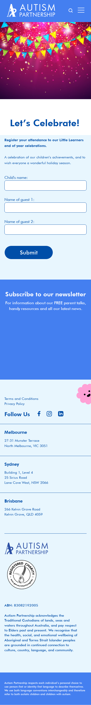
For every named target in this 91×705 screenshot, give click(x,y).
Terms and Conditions (21, 399)
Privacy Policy (14, 404)
